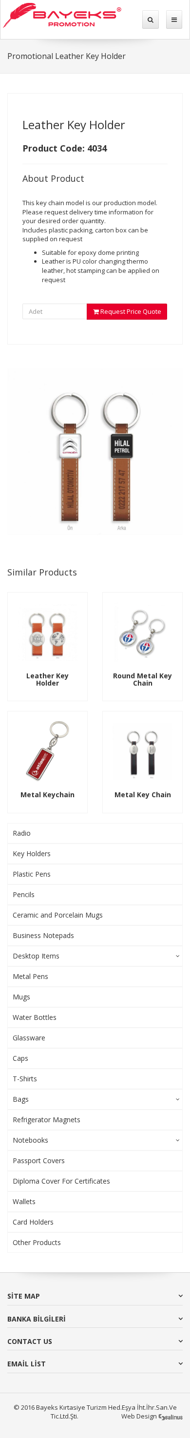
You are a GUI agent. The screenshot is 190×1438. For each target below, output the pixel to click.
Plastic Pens (32, 874)
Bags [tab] (21, 1099)
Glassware (29, 1037)
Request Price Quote (130, 311)
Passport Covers (39, 1160)
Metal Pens (30, 976)
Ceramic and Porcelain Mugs (58, 915)
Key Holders (32, 853)
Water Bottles (35, 1017)
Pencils (24, 894)
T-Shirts (25, 1078)
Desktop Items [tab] (36, 955)
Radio (22, 833)
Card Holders (33, 1222)
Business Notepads (43, 935)
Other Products (37, 1242)
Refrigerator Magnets (46, 1119)
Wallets (24, 1201)
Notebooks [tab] (30, 1140)
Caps (20, 1058)
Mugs (21, 996)
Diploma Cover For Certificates (61, 1181)
